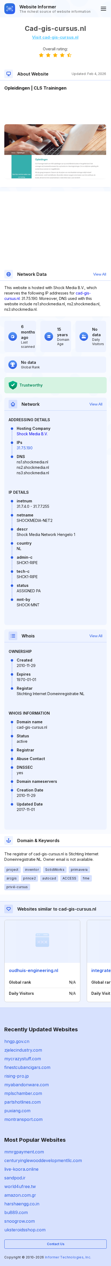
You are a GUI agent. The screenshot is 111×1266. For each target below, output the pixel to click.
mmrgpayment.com (24, 1151)
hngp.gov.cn (16, 1041)
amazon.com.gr (20, 1195)
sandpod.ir (15, 1177)
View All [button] (99, 274)
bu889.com (16, 1212)
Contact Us (55, 1244)
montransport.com (23, 1119)
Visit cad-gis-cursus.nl (55, 37)
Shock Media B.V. (32, 433)
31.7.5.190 (25, 448)
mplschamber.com (23, 1093)
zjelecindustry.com (23, 1050)
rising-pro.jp (16, 1076)
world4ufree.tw (20, 1186)
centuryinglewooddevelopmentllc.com (43, 1160)
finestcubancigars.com (27, 1067)
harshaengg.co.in (21, 1203)
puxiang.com (17, 1110)
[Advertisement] (55, 107)
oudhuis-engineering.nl (33, 970)
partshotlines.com (22, 1102)
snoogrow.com (19, 1221)
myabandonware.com (26, 1084)
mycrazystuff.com (22, 1058)
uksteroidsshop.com (25, 1229)
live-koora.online (21, 1169)
